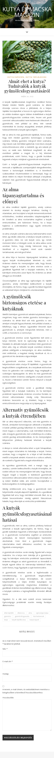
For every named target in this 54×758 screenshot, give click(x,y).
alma (30, 613)
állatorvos (21, 613)
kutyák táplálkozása (19, 620)
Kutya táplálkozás (36, 77)
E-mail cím (8, 661)
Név (5, 649)
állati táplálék (9, 613)
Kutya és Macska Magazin (27, 12)
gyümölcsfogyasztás (22, 616)
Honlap (6, 674)
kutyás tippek (34, 620)
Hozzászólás (8, 697)
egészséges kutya (42, 613)
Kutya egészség (16, 77)
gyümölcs (7, 616)
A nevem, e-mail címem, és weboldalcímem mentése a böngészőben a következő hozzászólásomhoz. (26, 691)
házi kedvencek (38, 616)
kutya (6, 620)
